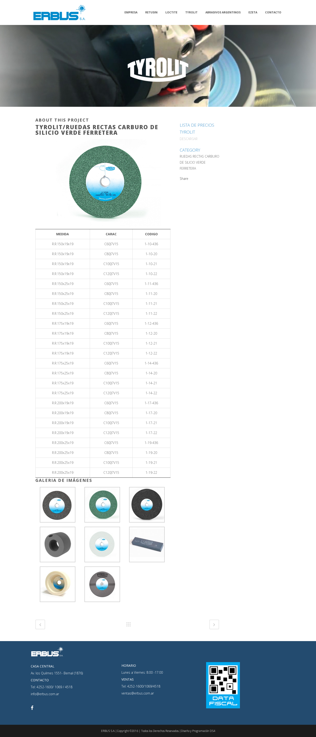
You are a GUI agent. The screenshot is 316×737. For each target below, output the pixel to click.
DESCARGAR (189, 139)
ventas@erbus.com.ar (137, 693)
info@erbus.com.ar (45, 694)
